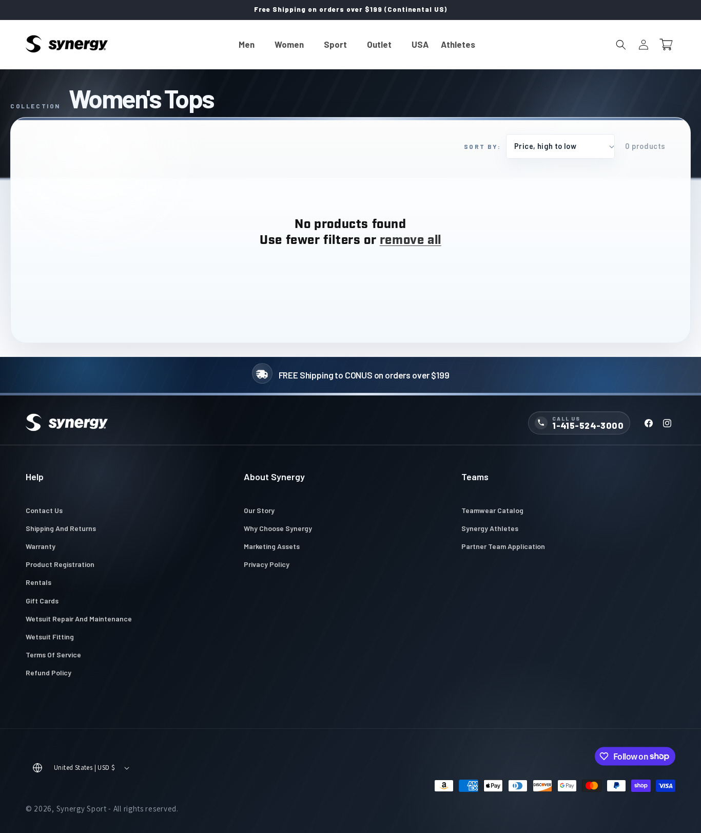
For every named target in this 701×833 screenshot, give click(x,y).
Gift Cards (42, 600)
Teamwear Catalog (492, 510)
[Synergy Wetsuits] (67, 423)
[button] (250, 44)
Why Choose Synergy (278, 528)
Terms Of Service (53, 654)
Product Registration (60, 564)
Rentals (38, 582)
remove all (410, 241)
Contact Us (44, 510)
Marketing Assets (272, 546)
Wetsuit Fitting (50, 636)
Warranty (40, 546)
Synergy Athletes (489, 528)
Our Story (259, 510)
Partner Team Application (503, 546)
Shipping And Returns (61, 528)
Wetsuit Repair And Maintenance (79, 618)
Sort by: (482, 146)
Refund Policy (48, 672)
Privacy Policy (266, 564)
